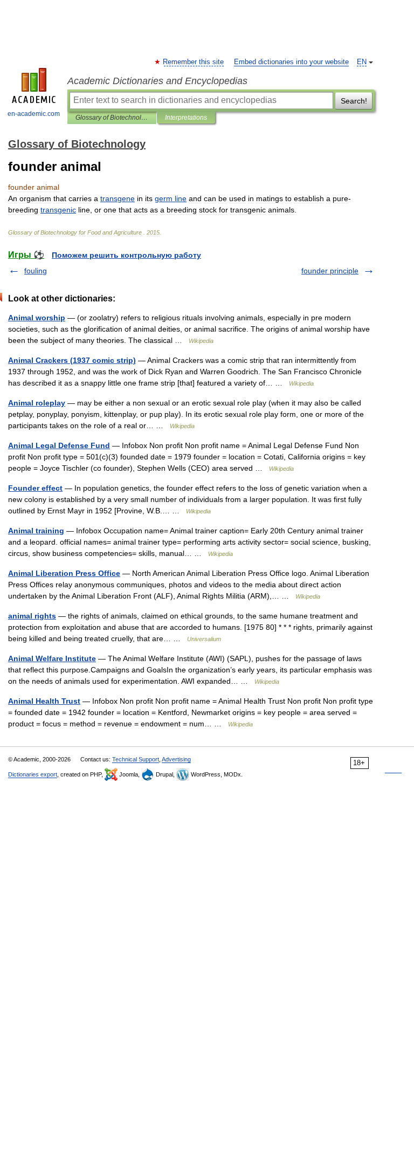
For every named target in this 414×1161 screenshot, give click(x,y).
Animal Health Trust (44, 701)
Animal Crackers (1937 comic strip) (72, 360)
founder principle (329, 270)
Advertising (176, 759)
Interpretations (186, 117)
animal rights (32, 616)
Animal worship (36, 317)
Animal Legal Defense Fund (59, 445)
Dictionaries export (32, 774)
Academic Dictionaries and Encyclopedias (157, 80)
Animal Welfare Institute (52, 658)
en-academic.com (34, 114)
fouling (35, 270)
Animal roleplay (36, 403)
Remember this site (194, 62)
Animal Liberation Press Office (64, 573)
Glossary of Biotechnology (111, 117)
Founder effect (35, 488)
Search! (354, 101)
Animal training (36, 530)
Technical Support (135, 759)
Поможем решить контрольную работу (126, 255)
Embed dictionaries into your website (291, 62)
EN (362, 62)
